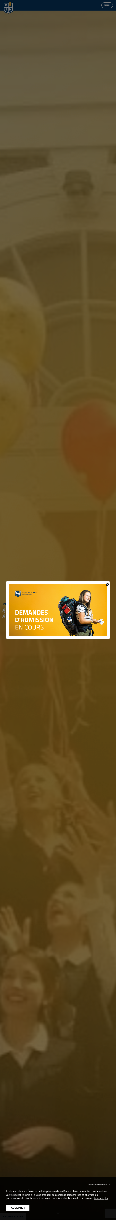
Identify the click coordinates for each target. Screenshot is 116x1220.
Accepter (18, 1207)
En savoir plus (101, 1198)
